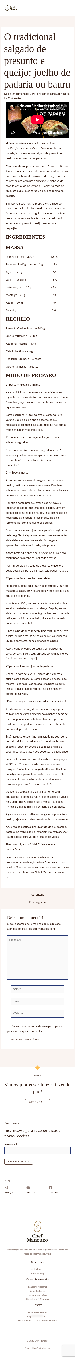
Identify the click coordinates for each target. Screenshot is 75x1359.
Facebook (54, 1192)
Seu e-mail (10, 1144)
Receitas (37, 1075)
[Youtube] (28, 1188)
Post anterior (37, 895)
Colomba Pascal (37, 1291)
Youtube (30, 1192)
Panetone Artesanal (37, 1287)
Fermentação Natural (37, 1295)
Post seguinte (37, 902)
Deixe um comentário (16, 94)
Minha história (37, 1269)
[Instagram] (6, 1188)
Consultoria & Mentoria (37, 1299)
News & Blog (37, 1273)
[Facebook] (50, 1188)
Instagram (9, 1192)
